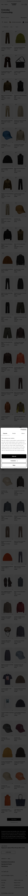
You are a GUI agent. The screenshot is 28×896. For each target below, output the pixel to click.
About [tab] (22, 433)
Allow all (14, 456)
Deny (14, 465)
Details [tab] (14, 433)
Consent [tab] (5, 433)
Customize (13, 460)
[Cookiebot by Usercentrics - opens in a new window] (20, 429)
